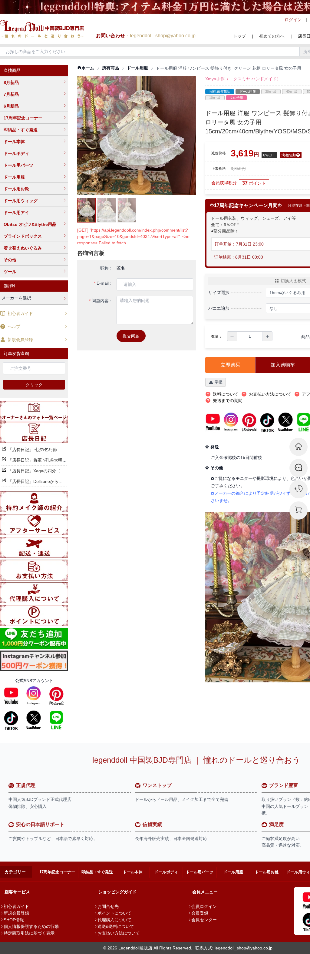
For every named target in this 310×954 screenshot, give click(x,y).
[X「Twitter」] (33, 720)
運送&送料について (115, 926)
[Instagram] (33, 695)
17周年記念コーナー (23, 117)
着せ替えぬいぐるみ (23, 248)
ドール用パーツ (18, 165)
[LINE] (56, 720)
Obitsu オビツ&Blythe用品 (30, 224)
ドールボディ (16, 153)
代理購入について (114, 919)
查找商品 (12, 70)
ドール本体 (14, 141)
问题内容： (102, 300)
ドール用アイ (16, 212)
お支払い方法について (118, 933)
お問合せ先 (108, 906)
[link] (85, 68)
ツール (10, 271)
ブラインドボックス (23, 236)
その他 (10, 259)
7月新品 (11, 94)
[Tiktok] (11, 720)
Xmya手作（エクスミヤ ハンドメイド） (243, 78)
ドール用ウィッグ (21, 200)
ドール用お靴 (16, 188)
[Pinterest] (56, 695)
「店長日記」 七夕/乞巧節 (32, 449)
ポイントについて (114, 913)
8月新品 (11, 82)
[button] (232, 336)
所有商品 (110, 67)
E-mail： (105, 283)
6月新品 (11, 106)
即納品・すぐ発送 (21, 129)
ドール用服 (14, 177)
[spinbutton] (250, 336)
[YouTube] (11, 695)
